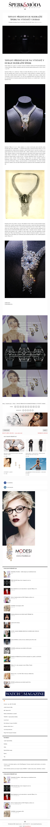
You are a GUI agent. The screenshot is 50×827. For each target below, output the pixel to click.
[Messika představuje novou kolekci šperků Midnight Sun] (7, 616)
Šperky (33, 22)
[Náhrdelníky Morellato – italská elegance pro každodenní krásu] (7, 574)
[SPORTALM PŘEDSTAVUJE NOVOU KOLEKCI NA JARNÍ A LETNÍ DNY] (7, 659)
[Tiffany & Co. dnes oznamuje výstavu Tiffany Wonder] (7, 667)
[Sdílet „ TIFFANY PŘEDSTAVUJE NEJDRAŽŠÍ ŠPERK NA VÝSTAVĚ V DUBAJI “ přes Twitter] (18, 406)
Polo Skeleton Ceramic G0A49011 (10, 723)
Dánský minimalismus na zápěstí (10, 713)
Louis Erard (6, 720)
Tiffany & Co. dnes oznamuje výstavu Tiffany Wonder (21, 665)
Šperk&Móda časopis (8, 750)
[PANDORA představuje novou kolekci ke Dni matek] (7, 650)
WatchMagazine (23, 764)
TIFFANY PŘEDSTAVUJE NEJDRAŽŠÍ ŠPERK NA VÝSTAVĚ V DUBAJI (31, 403)
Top (35, 22)
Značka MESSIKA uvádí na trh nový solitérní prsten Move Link (23, 639)
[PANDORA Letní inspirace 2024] (7, 608)
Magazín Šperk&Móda (21, 22)
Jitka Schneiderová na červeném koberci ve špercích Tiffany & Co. (24, 588)
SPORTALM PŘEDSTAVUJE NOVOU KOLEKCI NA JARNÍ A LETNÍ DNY (26, 656)
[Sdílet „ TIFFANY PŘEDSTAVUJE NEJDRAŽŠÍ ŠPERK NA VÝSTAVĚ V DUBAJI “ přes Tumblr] (23, 406)
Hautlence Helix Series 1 (8, 726)
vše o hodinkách (10, 700)
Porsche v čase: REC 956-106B (10, 704)
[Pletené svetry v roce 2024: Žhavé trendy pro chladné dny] (7, 676)
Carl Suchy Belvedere (8, 729)
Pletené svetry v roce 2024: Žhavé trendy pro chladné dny (22, 673)
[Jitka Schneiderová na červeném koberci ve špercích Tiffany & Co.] (7, 591)
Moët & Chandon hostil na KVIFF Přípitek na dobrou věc (22, 597)
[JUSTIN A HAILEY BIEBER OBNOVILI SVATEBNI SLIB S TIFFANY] (7, 633)
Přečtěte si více (25, 334)
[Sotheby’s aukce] (14, 464)
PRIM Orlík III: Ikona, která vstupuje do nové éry (25, 352)
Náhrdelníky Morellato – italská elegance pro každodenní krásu (23, 571)
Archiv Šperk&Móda (8, 740)
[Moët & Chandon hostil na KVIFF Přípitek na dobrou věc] (7, 599)
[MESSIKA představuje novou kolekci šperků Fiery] (14, 445)
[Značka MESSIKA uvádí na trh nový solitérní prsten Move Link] (7, 642)
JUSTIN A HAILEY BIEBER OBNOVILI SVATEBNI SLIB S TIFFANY (25, 631)
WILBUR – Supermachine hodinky (11, 716)
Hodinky (12, 581)
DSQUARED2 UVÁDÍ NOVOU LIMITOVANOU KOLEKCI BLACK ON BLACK (35, 454)
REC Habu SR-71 (7, 710)
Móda (12, 598)
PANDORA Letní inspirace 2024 (17, 605)
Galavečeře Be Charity (15, 622)
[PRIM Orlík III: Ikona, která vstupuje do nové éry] (7, 582)
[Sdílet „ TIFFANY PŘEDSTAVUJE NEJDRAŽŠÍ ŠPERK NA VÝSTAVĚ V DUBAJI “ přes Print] (39, 406)
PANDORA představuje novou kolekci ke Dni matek (21, 648)
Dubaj (3, 403)
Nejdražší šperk (9, 403)
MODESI (25, 768)
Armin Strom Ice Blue (8, 707)
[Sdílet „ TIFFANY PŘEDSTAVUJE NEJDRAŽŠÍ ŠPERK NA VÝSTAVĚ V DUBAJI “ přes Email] (36, 406)
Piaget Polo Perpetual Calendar (10, 732)
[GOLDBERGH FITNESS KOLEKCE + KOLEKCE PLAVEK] (36, 464)
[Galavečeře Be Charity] (7, 625)
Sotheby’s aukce (8, 472)
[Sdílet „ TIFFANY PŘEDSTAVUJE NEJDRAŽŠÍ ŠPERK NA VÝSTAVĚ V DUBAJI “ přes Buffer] (31, 406)
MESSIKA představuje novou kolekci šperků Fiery (13, 454)
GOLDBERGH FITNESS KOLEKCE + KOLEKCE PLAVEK (36, 472)
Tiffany (14, 403)
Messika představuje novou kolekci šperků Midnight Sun (22, 614)
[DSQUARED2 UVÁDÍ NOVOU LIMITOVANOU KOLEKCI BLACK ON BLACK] (36, 445)
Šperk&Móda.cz (28, 826)
